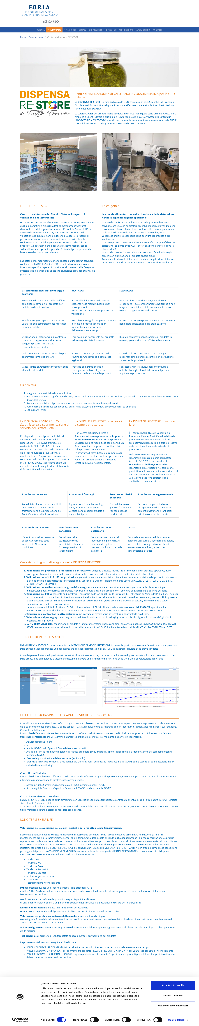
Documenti (111, 29)
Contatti (157, 29)
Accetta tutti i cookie (173, 985)
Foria (23, 37)
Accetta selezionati (173, 995)
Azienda (41, 29)
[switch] (94, 1019)
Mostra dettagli (176, 1020)
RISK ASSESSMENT (96, 29)
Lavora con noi (143, 29)
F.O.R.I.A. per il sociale (75, 29)
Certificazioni (126, 29)
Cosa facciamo (54, 29)
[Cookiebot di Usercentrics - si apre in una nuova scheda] (20, 1020)
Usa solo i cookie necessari (173, 1005)
